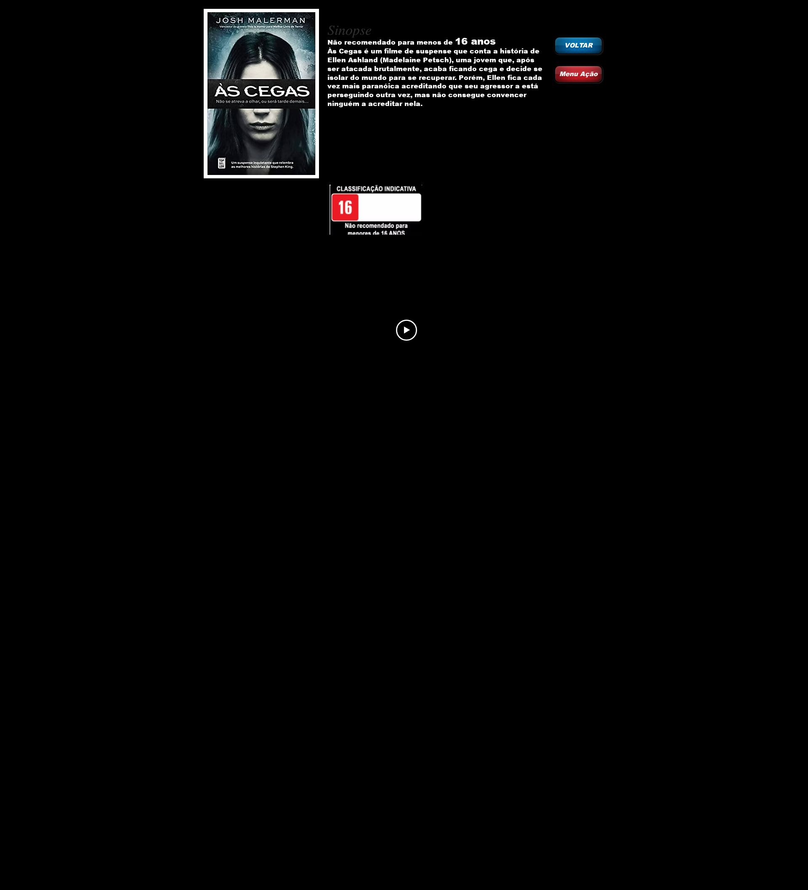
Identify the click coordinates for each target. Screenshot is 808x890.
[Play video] (406, 330)
